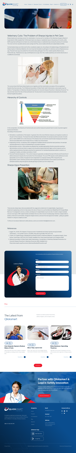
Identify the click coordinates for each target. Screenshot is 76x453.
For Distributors (46, 4)
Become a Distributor (44, 395)
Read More (20, 357)
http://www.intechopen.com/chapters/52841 (52, 237)
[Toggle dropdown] (32, 4)
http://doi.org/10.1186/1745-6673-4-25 (43, 233)
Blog (32, 419)
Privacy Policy (7, 446)
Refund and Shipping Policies (66, 446)
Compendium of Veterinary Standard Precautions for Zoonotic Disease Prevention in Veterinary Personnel (39, 90)
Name (37, 259)
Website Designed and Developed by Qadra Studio (38, 446)
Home (25, 4)
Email (37, 264)
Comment (38, 274)
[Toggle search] (68, 4)
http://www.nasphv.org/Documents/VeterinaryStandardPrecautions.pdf (28, 243)
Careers (32, 424)
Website (37, 269)
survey (38, 38)
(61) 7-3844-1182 (48, 416)
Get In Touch (63, 4)
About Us (33, 421)
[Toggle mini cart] (70, 4)
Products (29, 4)
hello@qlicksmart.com (49, 220)
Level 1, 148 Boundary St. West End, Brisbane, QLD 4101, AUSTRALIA (50, 424)
